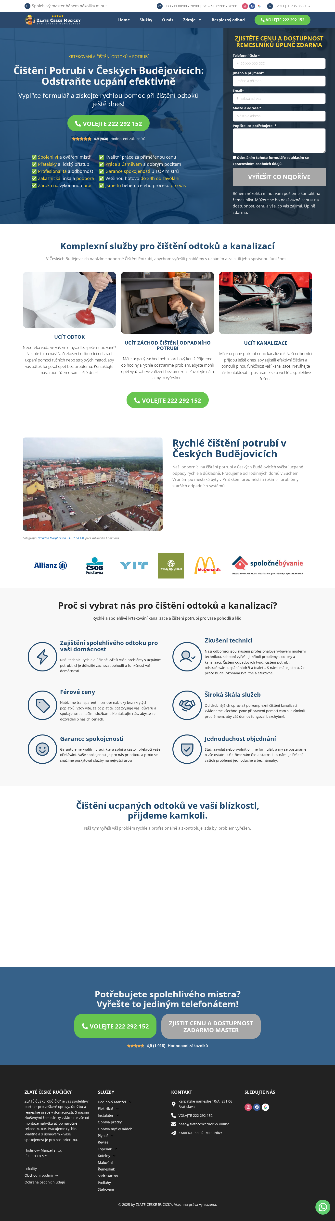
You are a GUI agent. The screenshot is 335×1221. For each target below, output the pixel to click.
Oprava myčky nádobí (115, 1129)
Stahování (106, 1189)
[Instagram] (245, 6)
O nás (167, 20)
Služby (146, 20)
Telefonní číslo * (246, 55)
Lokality (31, 1168)
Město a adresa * (247, 108)
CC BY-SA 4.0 (75, 538)
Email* (238, 90)
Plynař (103, 1135)
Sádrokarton (108, 1175)
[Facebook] (252, 6)
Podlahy (104, 1182)
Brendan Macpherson (52, 538)
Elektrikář (105, 1108)
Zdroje (189, 20)
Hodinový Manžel (112, 1102)
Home (124, 20)
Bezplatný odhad (228, 20)
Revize (103, 1142)
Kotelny (104, 1155)
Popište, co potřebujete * (254, 125)
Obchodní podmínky (41, 1175)
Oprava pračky (110, 1122)
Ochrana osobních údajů (45, 1182)
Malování (105, 1162)
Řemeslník (106, 1169)
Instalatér (106, 1115)
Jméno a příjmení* (248, 73)
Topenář (105, 1149)
